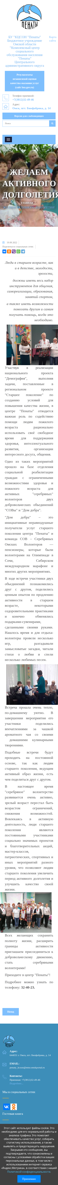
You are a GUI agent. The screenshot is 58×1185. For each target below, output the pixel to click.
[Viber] (14, 251)
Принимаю (29, 1178)
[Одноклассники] (9, 251)
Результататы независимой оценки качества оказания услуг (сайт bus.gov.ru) (24, 81)
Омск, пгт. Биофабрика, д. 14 (31, 108)
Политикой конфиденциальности (28, 1171)
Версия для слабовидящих (29, 116)
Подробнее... (16, 1083)
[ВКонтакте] (4, 251)
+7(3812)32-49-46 (23, 99)
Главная (27, 203)
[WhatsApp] (18, 251)
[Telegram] (23, 251)
